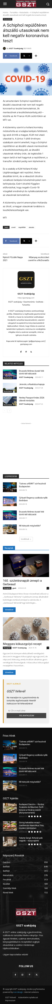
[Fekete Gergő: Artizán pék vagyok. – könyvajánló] (10, 841)
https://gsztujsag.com (26, 298)
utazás (31, 227)
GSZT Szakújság (16, 48)
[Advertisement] (26, 443)
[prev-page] (4, 411)
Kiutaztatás (23, 12)
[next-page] (9, 411)
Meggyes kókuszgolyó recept (22, 644)
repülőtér (22, 227)
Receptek (7, 588)
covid (13, 227)
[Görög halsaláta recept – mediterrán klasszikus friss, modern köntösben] (10, 826)
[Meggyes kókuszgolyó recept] (26, 628)
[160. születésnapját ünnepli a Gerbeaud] (26, 565)
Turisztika (14, 12)
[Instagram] (22, 975)
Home (5, 12)
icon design (18, 992)
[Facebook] (21, 351)
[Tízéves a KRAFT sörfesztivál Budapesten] (10, 487)
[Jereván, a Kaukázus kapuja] (10, 388)
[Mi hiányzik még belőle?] (10, 529)
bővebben (9, 610)
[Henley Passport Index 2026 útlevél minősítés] (10, 401)
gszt (14, 588)
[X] (31, 351)
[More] (36, 56)
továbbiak (25, 539)
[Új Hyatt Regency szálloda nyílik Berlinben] (10, 501)
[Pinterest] (26, 351)
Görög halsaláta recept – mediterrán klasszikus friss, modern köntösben (31, 825)
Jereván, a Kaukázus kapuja (31, 384)
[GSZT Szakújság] (5, 48)
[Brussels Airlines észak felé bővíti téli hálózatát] (10, 374)
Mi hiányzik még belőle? (30, 526)
